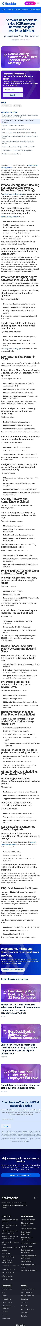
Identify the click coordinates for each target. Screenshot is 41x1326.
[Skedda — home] (9, 3)
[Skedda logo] (10, 1197)
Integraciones (6, 1299)
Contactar (24, 1313)
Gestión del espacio (28, 1220)
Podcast (10, 10)
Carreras (5, 1315)
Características (7, 1289)
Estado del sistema (28, 1296)
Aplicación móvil (26, 1247)
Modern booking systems (9, 217)
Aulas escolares (7, 1276)
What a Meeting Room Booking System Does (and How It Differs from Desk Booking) (20, 116)
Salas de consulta (8, 1273)
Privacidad (24, 1306)
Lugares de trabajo (8, 1257)
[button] (37, 3)
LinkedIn (24, 1316)
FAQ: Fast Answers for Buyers (11, 154)
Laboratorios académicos (10, 1266)
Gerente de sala (26, 1261)
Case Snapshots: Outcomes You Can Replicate (17, 150)
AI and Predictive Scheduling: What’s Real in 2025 (18, 147)
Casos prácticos (7, 1302)
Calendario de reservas (29, 1270)
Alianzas (4, 1311)
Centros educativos (8, 1269)
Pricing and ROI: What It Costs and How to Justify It (19, 133)
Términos (24, 1302)
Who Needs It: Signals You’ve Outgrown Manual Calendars (17, 121)
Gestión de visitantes (28, 1229)
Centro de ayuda (27, 1292)
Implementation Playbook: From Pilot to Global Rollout (18, 142)
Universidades (6, 1253)
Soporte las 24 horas (28, 1243)
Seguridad (24, 1299)
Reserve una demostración (13, 970)
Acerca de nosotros (28, 1289)
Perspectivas (6, 1318)
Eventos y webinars (21, 10)
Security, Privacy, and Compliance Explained (16, 129)
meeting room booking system (13, 194)
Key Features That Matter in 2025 (13, 125)
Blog (3, 10)
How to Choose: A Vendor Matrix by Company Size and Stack (20, 137)
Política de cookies (27, 1309)
